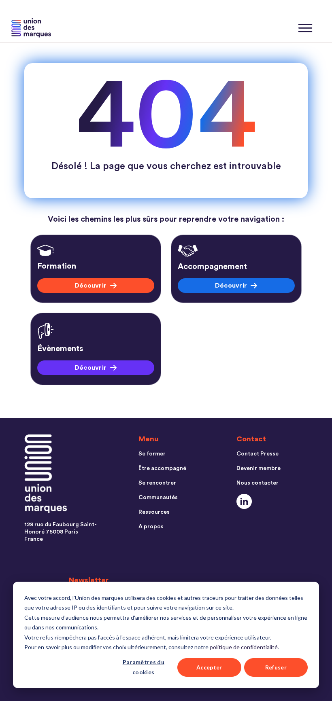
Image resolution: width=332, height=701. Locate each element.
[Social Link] (244, 501)
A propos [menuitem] (151, 526)
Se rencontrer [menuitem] (157, 483)
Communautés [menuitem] (158, 497)
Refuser (276, 667)
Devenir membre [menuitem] (258, 468)
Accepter (209, 667)
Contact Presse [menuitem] (257, 454)
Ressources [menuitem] (154, 512)
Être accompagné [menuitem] (162, 468)
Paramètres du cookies (143, 667)
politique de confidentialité (244, 647)
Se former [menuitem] (152, 454)
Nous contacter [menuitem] (257, 483)
